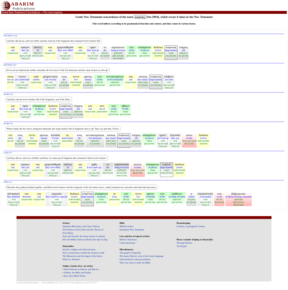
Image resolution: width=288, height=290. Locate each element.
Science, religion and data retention (79, 249)
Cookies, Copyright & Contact (191, 226)
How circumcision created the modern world (83, 253)
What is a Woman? (71, 259)
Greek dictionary (127, 243)
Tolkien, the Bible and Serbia (77, 272)
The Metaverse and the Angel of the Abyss (82, 256)
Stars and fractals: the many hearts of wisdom (84, 236)
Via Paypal (182, 246)
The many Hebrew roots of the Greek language (142, 256)
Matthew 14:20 (10, 36)
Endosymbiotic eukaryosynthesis (135, 259)
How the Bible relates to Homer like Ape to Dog (85, 239)
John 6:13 (8, 182)
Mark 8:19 (8, 124)
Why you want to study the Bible (135, 262)
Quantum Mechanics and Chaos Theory (81, 226)
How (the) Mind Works (75, 276)
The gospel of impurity (130, 253)
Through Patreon (184, 243)
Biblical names (126, 226)
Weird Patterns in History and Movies (81, 269)
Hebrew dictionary (128, 239)
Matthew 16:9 (10, 65)
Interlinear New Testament (132, 229)
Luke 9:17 (8, 153)
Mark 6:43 (8, 94)
